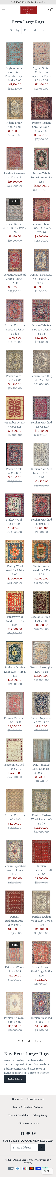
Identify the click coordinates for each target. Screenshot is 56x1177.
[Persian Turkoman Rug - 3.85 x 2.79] (15, 902)
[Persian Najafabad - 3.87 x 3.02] (41, 704)
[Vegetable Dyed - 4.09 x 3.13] (15, 408)
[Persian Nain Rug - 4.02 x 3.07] (41, 361)
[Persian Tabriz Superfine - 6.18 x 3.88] (41, 159)
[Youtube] (28, 1133)
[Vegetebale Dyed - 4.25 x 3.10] (15, 750)
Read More (15, 1078)
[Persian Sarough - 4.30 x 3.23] (41, 653)
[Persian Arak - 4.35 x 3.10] (15, 454)
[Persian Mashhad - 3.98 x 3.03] (41, 1003)
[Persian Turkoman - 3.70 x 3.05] (41, 851)
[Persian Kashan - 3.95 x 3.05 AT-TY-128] (15, 311)
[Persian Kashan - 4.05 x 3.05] (15, 801)
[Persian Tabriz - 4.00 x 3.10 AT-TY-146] (41, 209)
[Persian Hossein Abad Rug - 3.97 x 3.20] (41, 953)
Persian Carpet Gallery (25, 1160)
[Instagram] (33, 1133)
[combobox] (33, 30)
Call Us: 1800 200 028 (28, 1123)
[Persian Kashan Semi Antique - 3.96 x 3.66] (41, 108)
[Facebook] (22, 1133)
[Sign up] (41, 1147)
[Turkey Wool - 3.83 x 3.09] (15, 505)
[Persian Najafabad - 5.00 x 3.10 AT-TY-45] (15, 260)
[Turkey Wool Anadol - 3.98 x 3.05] (15, 602)
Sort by (14, 30)
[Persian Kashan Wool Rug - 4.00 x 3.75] (41, 801)
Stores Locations (35, 1099)
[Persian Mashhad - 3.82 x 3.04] (41, 505)
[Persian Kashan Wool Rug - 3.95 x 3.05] (41, 902)
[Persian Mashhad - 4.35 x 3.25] (41, 408)
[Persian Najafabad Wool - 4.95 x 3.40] (15, 851)
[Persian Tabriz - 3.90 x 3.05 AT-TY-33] (41, 311)
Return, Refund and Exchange (28, 1107)
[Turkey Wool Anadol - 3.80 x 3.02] (15, 552)
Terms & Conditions (18, 1115)
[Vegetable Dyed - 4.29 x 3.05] (41, 602)
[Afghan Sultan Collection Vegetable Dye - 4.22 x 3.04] (41, 53)
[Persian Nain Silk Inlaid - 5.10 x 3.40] (41, 454)
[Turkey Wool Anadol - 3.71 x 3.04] (41, 552)
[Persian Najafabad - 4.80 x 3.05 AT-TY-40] (41, 260)
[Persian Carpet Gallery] (28, 10)
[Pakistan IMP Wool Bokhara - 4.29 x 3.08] (41, 750)
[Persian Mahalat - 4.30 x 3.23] (15, 704)
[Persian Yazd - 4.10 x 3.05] (15, 361)
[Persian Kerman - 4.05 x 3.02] (15, 1003)
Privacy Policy (40, 1115)
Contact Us (17, 1099)
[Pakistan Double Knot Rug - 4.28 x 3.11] (15, 653)
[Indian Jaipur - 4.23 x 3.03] (15, 108)
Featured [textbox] (30, 30)
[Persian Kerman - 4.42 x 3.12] (15, 159)
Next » (37, 1041)
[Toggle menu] (3, 10)
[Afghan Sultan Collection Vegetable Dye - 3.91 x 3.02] (15, 53)
